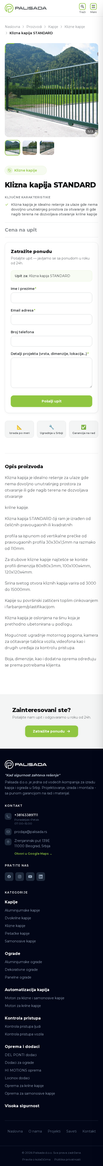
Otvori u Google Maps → (33, 853)
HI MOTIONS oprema (23, 1070)
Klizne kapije (74, 27)
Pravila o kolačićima (36, 1159)
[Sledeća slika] (91, 90)
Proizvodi (34, 27)
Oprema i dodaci (22, 1046)
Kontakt (89, 1131)
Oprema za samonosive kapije (30, 1093)
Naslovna (12, 27)
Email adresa (23, 310)
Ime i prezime (23, 289)
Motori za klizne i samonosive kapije (34, 998)
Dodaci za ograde (19, 1062)
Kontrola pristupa (23, 1018)
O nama (35, 1131)
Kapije (53, 27)
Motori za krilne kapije (23, 1006)
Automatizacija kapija (27, 989)
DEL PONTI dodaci (21, 1055)
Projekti (54, 1131)
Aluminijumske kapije (22, 910)
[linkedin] (40, 876)
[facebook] (9, 876)
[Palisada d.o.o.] (26, 764)
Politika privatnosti (67, 1159)
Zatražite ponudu (49, 731)
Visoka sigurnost (22, 1106)
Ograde (12, 953)
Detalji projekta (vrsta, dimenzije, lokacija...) (50, 354)
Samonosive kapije (20, 941)
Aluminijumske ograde (23, 962)
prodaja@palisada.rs (30, 832)
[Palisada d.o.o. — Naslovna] (26, 8)
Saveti (71, 1131)
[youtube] (30, 876)
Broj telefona (22, 332)
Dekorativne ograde (21, 969)
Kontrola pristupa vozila (24, 1034)
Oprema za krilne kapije (24, 1086)
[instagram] (19, 876)
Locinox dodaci (17, 1078)
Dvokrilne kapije (18, 918)
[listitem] (12, 147)
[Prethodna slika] (12, 90)
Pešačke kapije (17, 933)
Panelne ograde (18, 977)
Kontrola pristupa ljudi (23, 1026)
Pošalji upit (52, 401)
